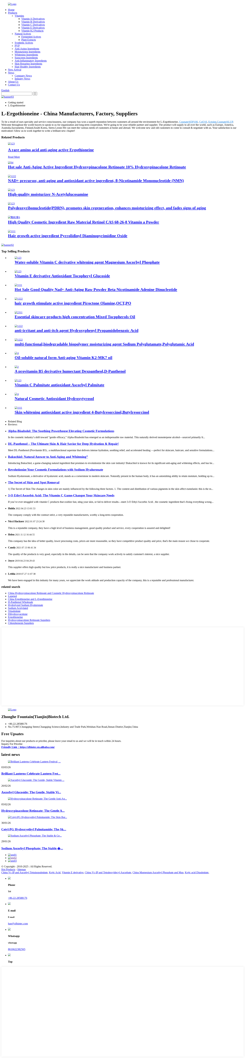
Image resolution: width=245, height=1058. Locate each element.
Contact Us (14, 84)
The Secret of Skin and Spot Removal (33, 482)
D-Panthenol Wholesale (20, 602)
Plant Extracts (28, 39)
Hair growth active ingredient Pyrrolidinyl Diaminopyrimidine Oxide (67, 236)
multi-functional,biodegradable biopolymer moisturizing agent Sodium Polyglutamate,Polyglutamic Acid (104, 344)
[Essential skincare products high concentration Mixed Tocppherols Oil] (18, 312)
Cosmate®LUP (225, 121)
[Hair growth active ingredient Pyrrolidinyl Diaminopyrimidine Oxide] (12, 231)
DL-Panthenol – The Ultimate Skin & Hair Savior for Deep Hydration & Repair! (63, 444)
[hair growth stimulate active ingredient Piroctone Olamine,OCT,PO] (19, 298)
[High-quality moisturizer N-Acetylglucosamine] (11, 189)
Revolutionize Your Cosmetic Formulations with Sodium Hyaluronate (55, 469)
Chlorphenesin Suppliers (21, 623)
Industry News (22, 78)
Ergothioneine (15, 617)
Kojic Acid (54, 872)
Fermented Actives (31, 36)
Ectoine (212, 121)
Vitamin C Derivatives (33, 24)
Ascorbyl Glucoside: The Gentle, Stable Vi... (31, 792)
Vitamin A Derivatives (33, 18)
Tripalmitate (14, 611)
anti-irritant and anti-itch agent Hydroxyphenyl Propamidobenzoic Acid (76, 330)
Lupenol (12, 596)
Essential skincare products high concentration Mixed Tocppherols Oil (75, 317)
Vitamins (19, 15)
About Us (13, 81)
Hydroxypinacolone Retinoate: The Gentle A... (33, 810)
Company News (23, 75)
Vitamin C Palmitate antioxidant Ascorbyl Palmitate (59, 385)
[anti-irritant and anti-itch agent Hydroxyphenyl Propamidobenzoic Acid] (19, 326)
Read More (14, 156)
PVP (17, 45)
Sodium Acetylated (18, 608)
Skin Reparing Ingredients (28, 63)
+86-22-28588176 (17, 898)
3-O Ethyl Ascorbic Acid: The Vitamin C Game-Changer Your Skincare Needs (61, 495)
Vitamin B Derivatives (33, 21)
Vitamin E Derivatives (33, 27)
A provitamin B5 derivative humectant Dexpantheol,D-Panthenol (70, 371)
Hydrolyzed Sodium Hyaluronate (25, 605)
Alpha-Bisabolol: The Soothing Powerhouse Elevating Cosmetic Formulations (61, 431)
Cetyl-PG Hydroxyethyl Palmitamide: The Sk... (33, 829)
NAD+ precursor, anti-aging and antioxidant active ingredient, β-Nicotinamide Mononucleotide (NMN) (96, 180)
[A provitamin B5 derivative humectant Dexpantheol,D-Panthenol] (17, 366)
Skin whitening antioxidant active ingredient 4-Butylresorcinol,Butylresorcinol (82, 412)
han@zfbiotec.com (18, 923)
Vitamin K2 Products (32, 30)
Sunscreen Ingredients (26, 57)
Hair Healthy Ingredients (28, 66)
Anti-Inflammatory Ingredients (31, 60)
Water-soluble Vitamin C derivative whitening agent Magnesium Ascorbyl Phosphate (87, 262)
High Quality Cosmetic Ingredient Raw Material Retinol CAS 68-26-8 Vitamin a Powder (83, 222)
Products (12, 12)
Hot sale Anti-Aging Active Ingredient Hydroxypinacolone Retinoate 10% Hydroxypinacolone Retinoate (97, 167)
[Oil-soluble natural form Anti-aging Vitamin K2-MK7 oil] (17, 353)
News (11, 72)
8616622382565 (16, 949)
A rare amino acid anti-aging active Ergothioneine (51, 150)
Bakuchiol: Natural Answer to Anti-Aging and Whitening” (48, 456)
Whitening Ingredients (26, 54)
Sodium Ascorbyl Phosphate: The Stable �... (32, 848)
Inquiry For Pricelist (11, 744)
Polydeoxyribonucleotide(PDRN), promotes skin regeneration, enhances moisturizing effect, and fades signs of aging (107, 208)
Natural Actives (23, 33)
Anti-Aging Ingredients (27, 48)
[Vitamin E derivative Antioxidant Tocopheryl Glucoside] (18, 271)
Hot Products (8, 869)
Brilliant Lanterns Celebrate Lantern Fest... (30, 773)
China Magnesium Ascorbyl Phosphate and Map (158, 872)
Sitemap (21, 869)
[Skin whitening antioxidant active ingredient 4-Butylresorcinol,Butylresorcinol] (18, 407)
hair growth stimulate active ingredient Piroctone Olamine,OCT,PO (73, 303)
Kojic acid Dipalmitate (196, 872)
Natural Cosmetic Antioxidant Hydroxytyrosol (54, 398)
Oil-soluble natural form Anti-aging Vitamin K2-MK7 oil (63, 357)
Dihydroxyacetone (18, 614)
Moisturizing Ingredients (27, 51)
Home (11, 9)
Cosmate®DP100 (188, 121)
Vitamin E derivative (73, 872)
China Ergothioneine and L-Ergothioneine (30, 599)
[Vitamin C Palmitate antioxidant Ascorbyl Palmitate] (18, 380)
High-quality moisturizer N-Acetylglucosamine (48, 194)
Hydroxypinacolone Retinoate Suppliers (29, 620)
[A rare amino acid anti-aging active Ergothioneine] (11, 143)
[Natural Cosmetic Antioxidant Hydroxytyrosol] (17, 394)
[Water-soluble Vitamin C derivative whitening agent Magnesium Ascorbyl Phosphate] (18, 257)
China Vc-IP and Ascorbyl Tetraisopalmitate (24, 872)
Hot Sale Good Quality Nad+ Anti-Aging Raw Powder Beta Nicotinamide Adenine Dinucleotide (96, 289)
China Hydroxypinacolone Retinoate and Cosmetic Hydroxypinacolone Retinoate (51, 593)
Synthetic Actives (24, 42)
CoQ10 (203, 121)
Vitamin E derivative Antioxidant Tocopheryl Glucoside (62, 276)
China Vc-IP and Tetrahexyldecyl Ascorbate (108, 872)
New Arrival (14, 69)
